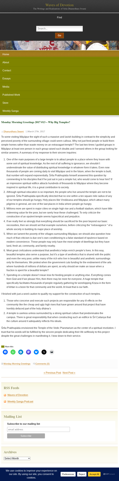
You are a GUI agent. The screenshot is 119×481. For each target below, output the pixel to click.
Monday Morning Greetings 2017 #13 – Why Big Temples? (35, 122)
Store (5, 103)
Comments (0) (42, 364)
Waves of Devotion (59, 4)
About (5, 62)
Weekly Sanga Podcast (20, 401)
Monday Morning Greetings (17, 364)
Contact (6, 70)
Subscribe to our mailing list (23, 424)
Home (5, 54)
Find (59, 17)
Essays (6, 78)
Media (5, 86)
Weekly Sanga (10, 111)
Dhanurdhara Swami (14, 131)
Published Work (11, 94)
